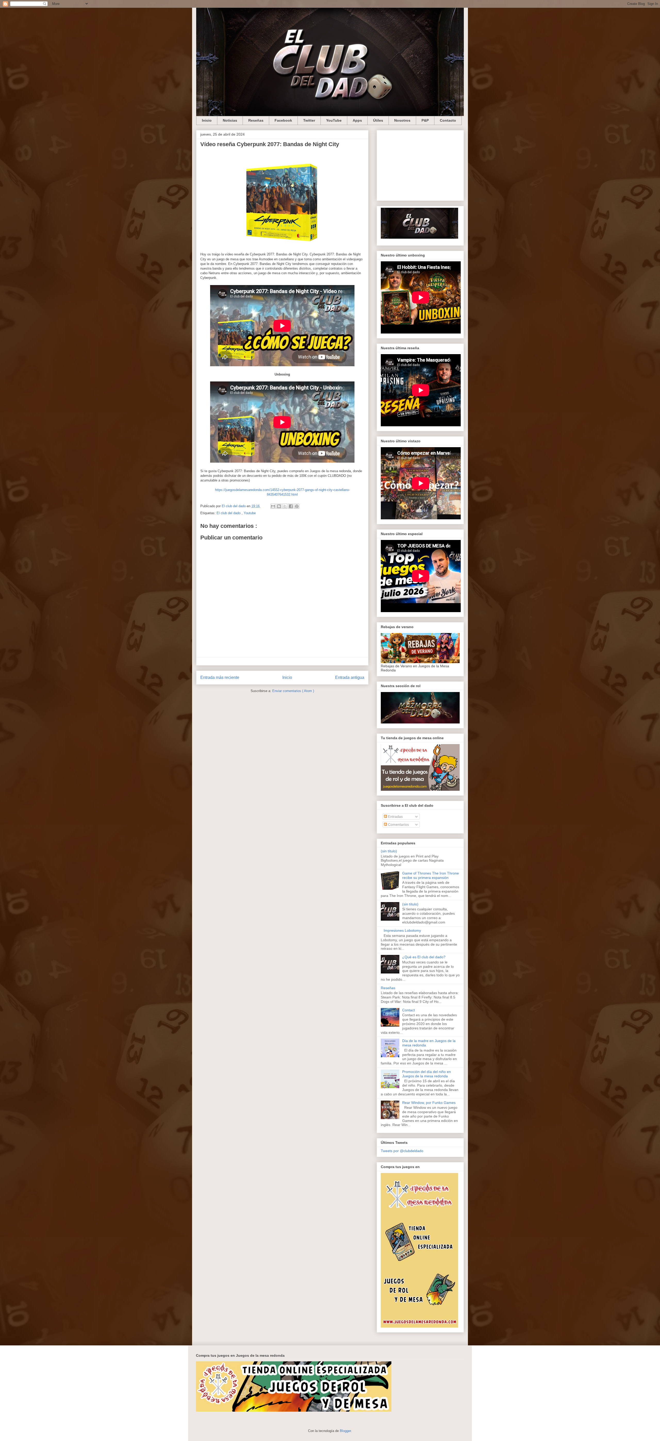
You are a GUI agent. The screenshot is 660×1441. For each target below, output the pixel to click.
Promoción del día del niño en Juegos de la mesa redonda (426, 1074)
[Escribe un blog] (279, 506)
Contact (408, 1010)
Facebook (283, 120)
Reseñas (255, 120)
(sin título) (389, 851)
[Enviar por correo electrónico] (273, 506)
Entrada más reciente (219, 677)
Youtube (250, 513)
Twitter (309, 120)
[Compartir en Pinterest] (296, 506)
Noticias (230, 120)
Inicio (207, 120)
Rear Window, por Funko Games (429, 1103)
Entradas (395, 816)
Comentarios (398, 824)
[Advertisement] (420, 164)
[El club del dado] (419, 237)
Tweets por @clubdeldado (402, 1151)
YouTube (334, 120)
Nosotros (402, 120)
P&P (425, 120)
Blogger (345, 1431)
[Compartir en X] (284, 506)
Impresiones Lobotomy (402, 930)
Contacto (448, 120)
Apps (357, 120)
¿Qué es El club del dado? (424, 957)
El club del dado (229, 513)
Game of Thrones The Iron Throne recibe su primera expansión (430, 875)
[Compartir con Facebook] (290, 506)
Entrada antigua (349, 677)
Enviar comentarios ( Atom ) (293, 691)
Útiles (378, 120)
